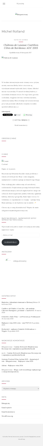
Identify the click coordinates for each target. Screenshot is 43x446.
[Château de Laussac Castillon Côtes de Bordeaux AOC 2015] (21, 67)
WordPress (21, 439)
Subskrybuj (10, 242)
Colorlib (26, 436)
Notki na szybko (21, 40)
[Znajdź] (40, 3)
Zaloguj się (6, 403)
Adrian (4, 365)
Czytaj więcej (21, 120)
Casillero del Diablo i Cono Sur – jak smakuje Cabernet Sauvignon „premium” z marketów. (18, 309)
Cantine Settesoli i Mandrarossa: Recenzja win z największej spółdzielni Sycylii (20, 348)
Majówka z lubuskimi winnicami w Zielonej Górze (20, 302)
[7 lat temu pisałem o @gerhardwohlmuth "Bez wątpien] (21, 286)
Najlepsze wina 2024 (25, 361)
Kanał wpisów (7, 408)
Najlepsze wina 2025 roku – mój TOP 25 (16, 323)
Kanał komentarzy (8, 412)
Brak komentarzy (21, 125)
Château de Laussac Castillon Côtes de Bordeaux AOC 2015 (21, 46)
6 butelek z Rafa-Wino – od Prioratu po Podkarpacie (21, 317)
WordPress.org (7, 416)
